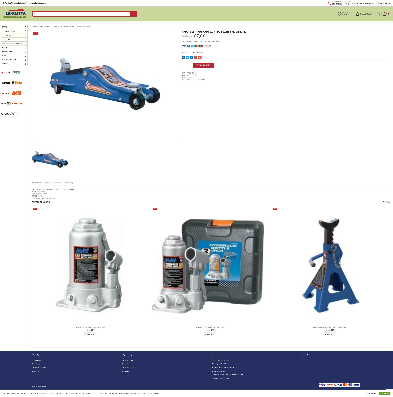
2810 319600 (223, 364)
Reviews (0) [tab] (69, 183)
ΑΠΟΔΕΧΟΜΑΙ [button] (385, 393)
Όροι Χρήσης (36, 364)
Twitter (187, 57)
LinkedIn (191, 57)
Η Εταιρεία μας (36, 360)
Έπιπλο (4, 27)
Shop (40, 26)
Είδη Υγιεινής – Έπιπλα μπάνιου (12, 43)
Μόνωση (5, 64)
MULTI (184, 55)
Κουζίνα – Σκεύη (7, 35)
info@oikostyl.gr (232, 367)
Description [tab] (36, 183)
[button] (383, 202)
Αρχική (34, 26)
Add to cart (204, 65)
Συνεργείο (54, 26)
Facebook (183, 57)
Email (199, 57)
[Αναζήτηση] (133, 14)
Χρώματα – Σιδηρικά (9, 60)
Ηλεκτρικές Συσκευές (9, 31)
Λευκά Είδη (6, 39)
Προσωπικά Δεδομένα (39, 367)
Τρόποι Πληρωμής (127, 364)
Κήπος (4, 56)
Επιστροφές (125, 371)
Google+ (195, 57)
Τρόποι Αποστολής (128, 367)
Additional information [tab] (53, 183)
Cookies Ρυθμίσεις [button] (371, 393)
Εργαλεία (46, 26)
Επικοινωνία (35, 371)
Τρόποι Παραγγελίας (128, 360)
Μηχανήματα (7, 51)
